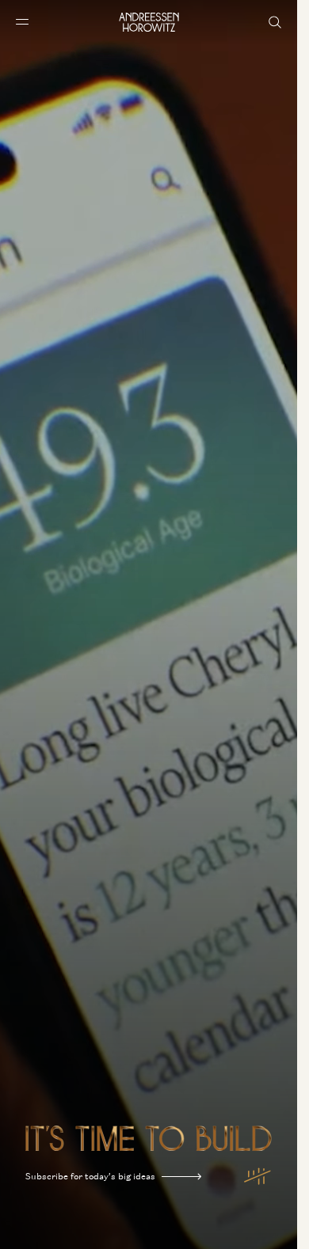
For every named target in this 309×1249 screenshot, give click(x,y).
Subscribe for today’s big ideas (90, 1176)
